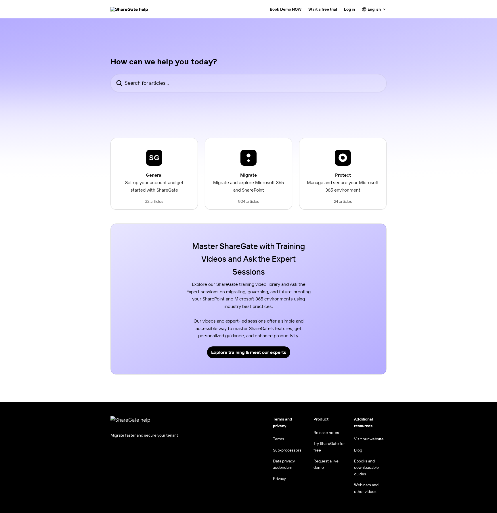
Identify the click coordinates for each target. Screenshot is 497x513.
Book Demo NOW (285, 9)
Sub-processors (287, 450)
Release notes (326, 432)
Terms (278, 438)
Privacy (279, 478)
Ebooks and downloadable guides (366, 467)
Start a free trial (322, 9)
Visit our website (369, 438)
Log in (349, 9)
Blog (358, 450)
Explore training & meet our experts (248, 352)
